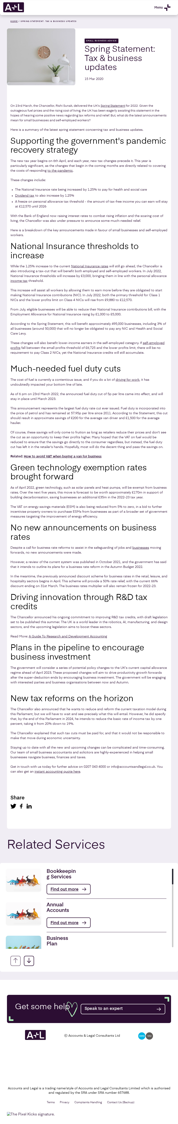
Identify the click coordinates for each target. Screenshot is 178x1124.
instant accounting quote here (57, 771)
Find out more (65, 889)
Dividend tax (24, 195)
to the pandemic (60, 170)
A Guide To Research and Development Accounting (68, 636)
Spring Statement (113, 105)
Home (14, 21)
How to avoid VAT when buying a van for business (63, 456)
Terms (51, 1102)
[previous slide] (15, 961)
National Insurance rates (89, 266)
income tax (19, 281)
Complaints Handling (88, 1102)
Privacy (64, 1102)
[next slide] (29, 961)
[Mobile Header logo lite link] (13, 11)
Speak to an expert (104, 1009)
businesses (140, 547)
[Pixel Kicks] (32, 1114)
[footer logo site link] (35, 1039)
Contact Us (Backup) (120, 1102)
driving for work (128, 379)
